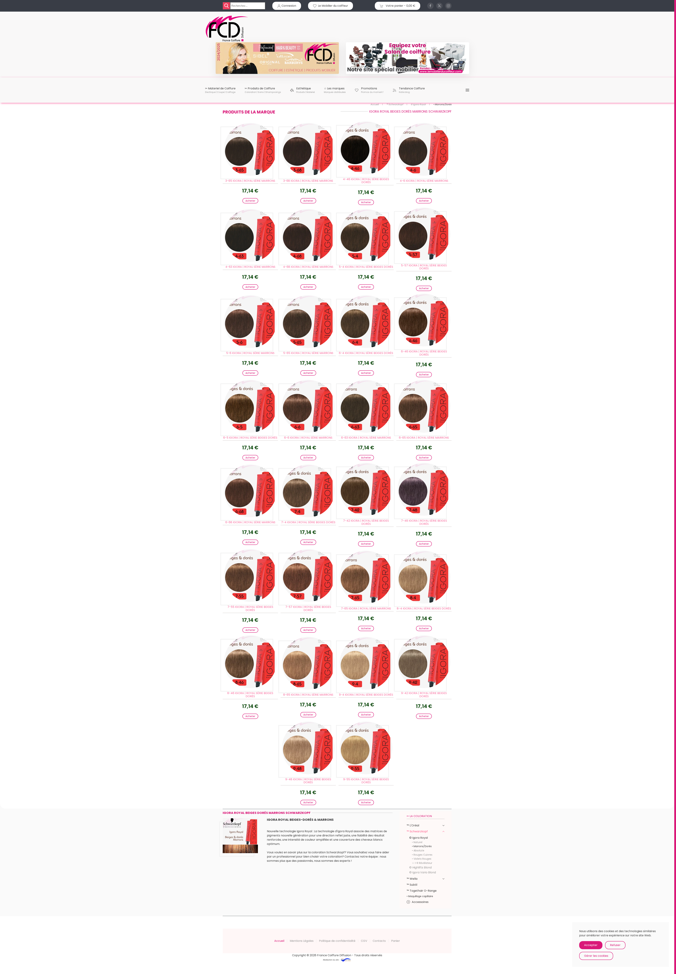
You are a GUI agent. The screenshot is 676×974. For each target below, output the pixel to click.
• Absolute (418, 850)
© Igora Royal (418, 838)
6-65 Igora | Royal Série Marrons (424, 438)
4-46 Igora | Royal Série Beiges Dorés (366, 180)
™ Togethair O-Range (422, 891)
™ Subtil (412, 885)
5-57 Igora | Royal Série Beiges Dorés (424, 267)
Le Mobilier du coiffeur (332, 6)
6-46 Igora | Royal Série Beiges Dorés (424, 353)
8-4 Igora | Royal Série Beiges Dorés (424, 608)
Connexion (288, 6)
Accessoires (420, 902)
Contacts (379, 941)
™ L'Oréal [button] (413, 825)
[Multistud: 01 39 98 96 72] (346, 959)
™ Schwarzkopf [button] (417, 831)
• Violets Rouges (421, 859)
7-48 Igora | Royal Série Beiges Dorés (424, 522)
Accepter (590, 945)
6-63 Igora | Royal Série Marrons (366, 438)
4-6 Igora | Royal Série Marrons (424, 181)
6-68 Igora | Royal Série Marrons (250, 522)
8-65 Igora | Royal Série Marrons (308, 695)
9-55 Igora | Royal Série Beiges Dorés (366, 781)
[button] (220, 90)
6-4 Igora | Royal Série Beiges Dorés (366, 353)
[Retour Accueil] (227, 28)
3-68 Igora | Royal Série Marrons (308, 181)
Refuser (615, 945)
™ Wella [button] (412, 879)
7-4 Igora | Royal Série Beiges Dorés (308, 522)
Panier (395, 941)
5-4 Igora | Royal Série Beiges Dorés (366, 267)
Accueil (279, 941)
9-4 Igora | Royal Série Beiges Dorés (366, 695)
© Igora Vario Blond (422, 872)
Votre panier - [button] (400, 6)
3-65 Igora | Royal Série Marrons (250, 181)
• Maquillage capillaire (420, 896)
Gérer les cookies (596, 956)
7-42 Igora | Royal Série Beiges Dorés (366, 522)
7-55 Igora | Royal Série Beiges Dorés (250, 608)
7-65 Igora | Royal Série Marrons (366, 608)
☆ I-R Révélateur (422, 863)
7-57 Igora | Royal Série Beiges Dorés (308, 608)
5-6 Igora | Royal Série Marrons (250, 353)
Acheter (250, 201)
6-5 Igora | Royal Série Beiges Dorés (250, 438)
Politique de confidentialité (337, 941)
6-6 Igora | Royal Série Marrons (308, 438)
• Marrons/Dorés (422, 846)
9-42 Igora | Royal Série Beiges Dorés (424, 694)
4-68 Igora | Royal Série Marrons (308, 267)
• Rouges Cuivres (422, 854)
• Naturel (417, 842)
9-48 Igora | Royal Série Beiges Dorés (308, 781)
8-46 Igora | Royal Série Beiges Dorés (250, 694)
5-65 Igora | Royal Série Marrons (308, 353)
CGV (364, 941)
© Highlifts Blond (420, 867)
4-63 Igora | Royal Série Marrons (250, 267)
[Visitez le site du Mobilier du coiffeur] (407, 58)
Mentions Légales (302, 941)
